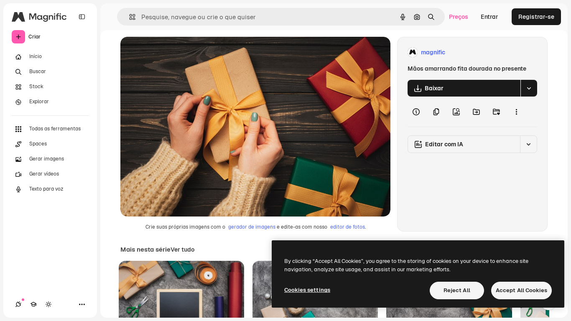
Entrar (489, 16)
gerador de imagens (251, 227)
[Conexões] (18, 304)
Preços (458, 16)
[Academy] (33, 304)
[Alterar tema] (48, 304)
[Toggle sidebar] (82, 16)
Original (174, 52)
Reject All (457, 290)
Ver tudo (182, 249)
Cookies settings (307, 289)
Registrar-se (536, 16)
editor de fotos (347, 227)
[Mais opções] (516, 111)
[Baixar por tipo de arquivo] (528, 88)
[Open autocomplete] (128, 17)
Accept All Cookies (521, 290)
